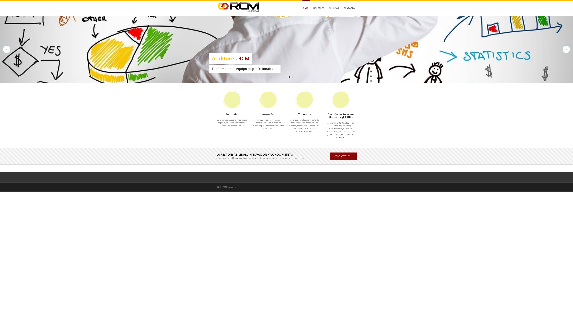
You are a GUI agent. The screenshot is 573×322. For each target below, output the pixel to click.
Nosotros (318, 8)
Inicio (305, 8)
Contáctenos (343, 156)
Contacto (349, 8)
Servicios (334, 8)
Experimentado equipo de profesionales (242, 69)
